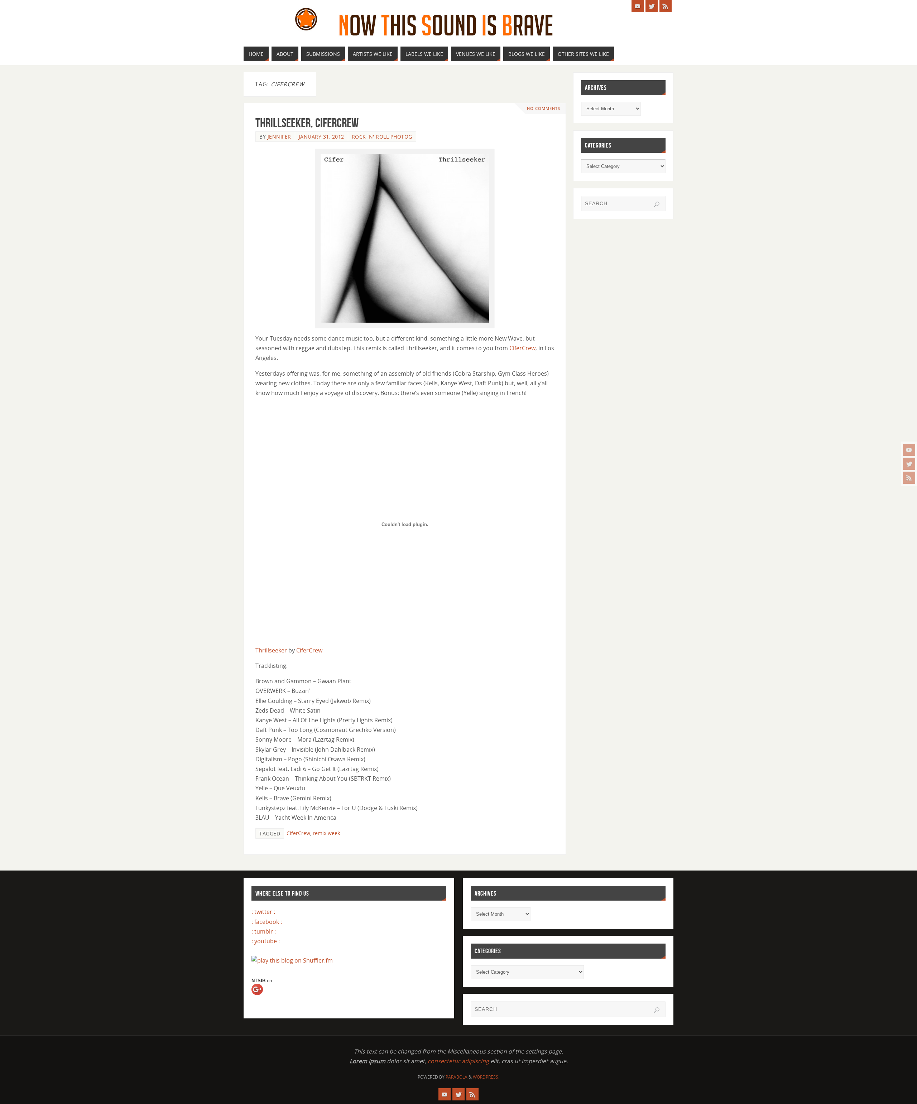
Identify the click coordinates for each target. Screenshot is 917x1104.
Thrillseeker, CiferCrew (307, 123)
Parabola (456, 1077)
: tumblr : (263, 931)
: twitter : (263, 912)
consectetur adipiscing (458, 1061)
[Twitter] (909, 464)
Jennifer (279, 136)
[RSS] (909, 478)
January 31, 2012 (321, 136)
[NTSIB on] (263, 996)
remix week (326, 833)
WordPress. (486, 1077)
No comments (543, 108)
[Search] (656, 204)
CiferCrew (522, 348)
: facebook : (266, 922)
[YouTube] (909, 450)
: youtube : (265, 941)
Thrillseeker (271, 650)
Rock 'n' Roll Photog (382, 136)
